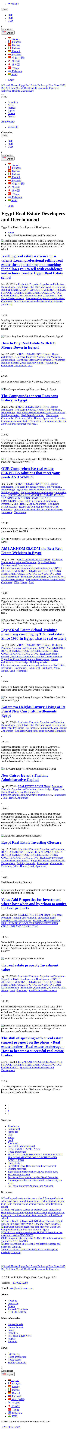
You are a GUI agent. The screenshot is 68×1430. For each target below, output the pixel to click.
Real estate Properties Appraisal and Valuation (41, 284)
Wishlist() (13, 4)
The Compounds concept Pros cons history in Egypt (30, 1228)
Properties (13, 102)
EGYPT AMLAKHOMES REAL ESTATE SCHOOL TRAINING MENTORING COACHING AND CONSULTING (33, 293)
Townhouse (50, 295)
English (9, 33)
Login (11, 79)
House (37, 418)
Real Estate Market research (15, 860)
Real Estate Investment (31, 295)
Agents (11, 110)
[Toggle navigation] (2, 94)
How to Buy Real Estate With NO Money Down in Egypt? (30, 1224)
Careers (11, 113)
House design (8, 287)
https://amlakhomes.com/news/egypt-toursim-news (26, 568)
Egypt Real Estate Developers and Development (41, 287)
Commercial (7, 365)
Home (11, 232)
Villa (30, 365)
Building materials (10, 290)
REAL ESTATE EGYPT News (34, 354)
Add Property (8, 121)
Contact (11, 116)
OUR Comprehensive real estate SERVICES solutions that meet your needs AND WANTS (33, 1239)
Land (31, 503)
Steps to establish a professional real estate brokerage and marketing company (29, 1251)
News (10, 104)
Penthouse (20, 365)
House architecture (17, 1151)
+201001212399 (19, 1282)
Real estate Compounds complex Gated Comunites (33, 419)
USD (5, 9)
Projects (11, 107)
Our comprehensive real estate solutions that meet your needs (33, 422)
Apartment (51, 362)
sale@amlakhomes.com (21, 1288)
